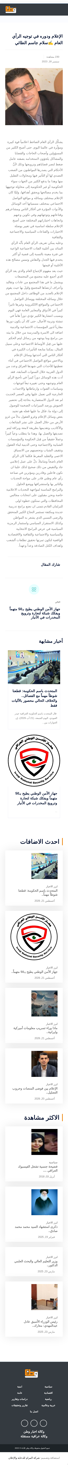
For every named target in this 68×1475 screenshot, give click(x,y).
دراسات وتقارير (20, 1399)
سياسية (53, 1162)
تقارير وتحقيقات (20, 1405)
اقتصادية (48, 1392)
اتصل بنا (34, 1411)
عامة (19, 1392)
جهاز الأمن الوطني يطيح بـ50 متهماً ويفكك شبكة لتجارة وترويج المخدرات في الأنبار (35, 613)
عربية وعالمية (48, 1405)
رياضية (48, 1399)
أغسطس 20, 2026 (45, 1098)
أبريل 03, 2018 (47, 1176)
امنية (19, 1386)
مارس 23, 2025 (46, 1271)
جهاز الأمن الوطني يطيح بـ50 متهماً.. (34, 972)
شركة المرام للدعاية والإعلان (24, 1457)
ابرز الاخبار (52, 886)
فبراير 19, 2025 (46, 1236)
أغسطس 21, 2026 (45, 900)
